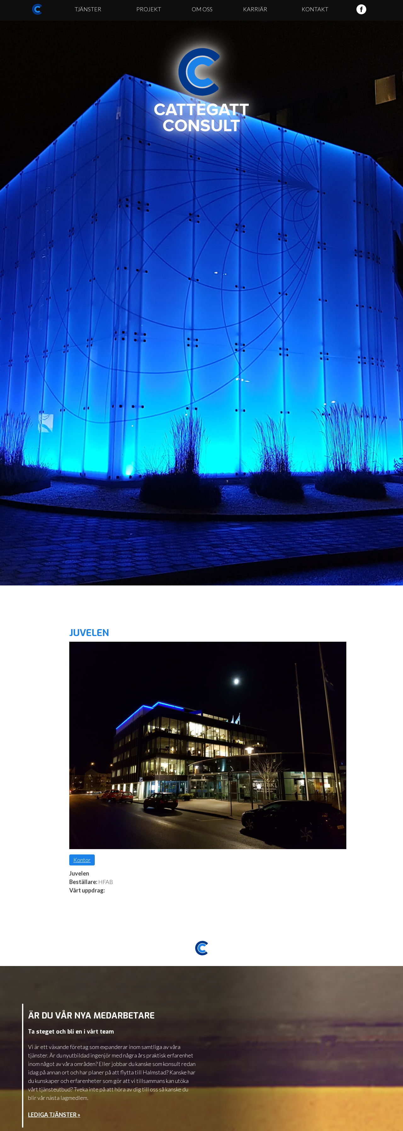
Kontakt (315, 9)
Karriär (255, 9)
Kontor (82, 859)
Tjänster (88, 9)
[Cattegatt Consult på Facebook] (361, 12)
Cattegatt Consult (201, 90)
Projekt (148, 9)
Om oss (202, 9)
